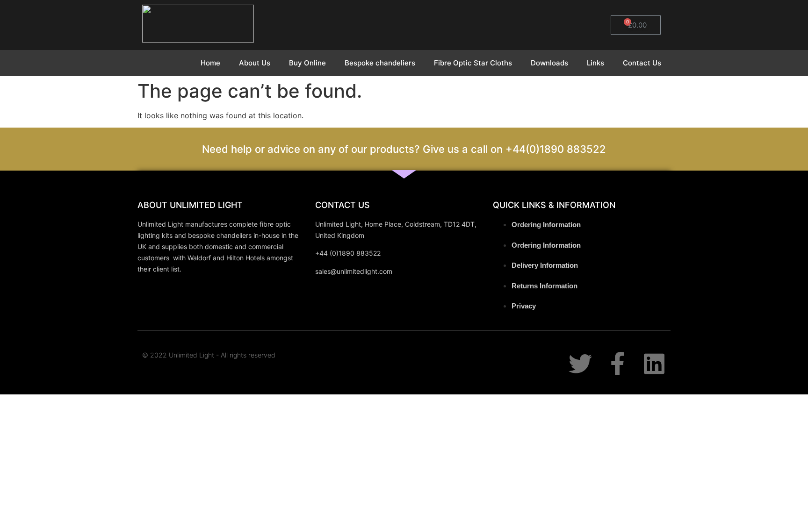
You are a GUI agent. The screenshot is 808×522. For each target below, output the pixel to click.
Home (210, 62)
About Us (254, 62)
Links (595, 62)
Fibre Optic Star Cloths (473, 62)
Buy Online (307, 62)
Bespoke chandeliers (380, 62)
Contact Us (642, 62)
